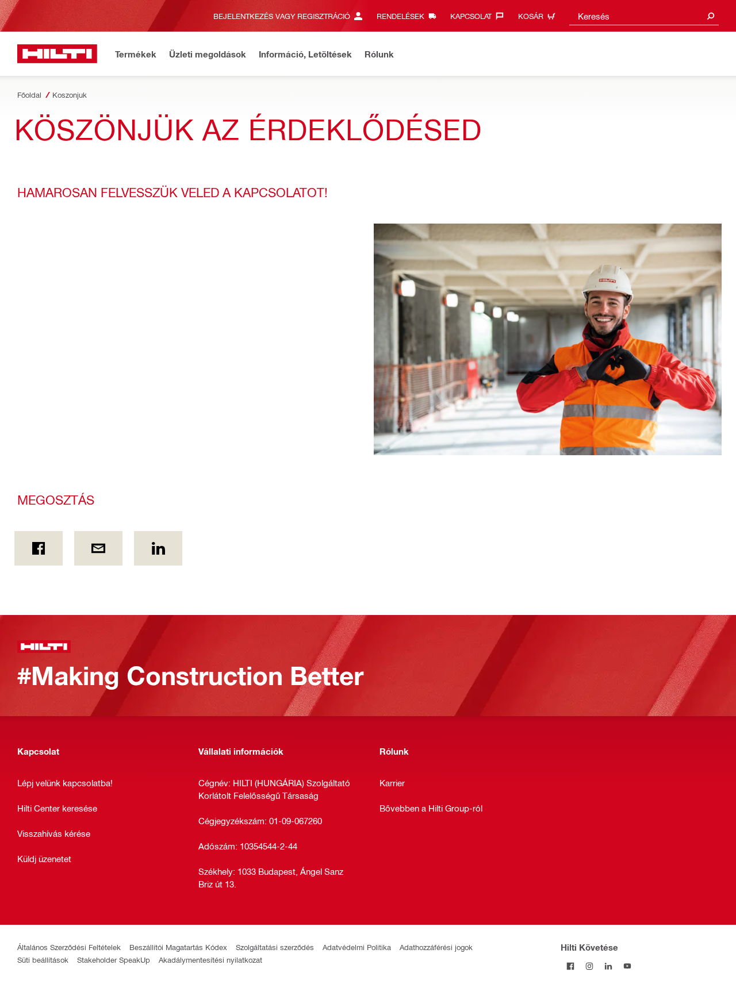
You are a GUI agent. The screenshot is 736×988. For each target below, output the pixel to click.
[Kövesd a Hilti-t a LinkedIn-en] (608, 965)
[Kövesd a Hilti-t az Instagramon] (589, 965)
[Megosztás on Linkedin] (158, 548)
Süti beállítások (42, 959)
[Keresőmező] (711, 15)
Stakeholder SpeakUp (113, 959)
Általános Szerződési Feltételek (69, 947)
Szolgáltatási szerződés (275, 947)
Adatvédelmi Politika (357, 947)
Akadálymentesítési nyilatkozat (210, 959)
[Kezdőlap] (57, 53)
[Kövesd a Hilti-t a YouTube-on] (627, 965)
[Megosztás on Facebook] (38, 548)
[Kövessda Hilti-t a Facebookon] (570, 965)
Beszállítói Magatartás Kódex (178, 947)
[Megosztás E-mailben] (98, 548)
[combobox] (644, 15)
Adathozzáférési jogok (436, 947)
